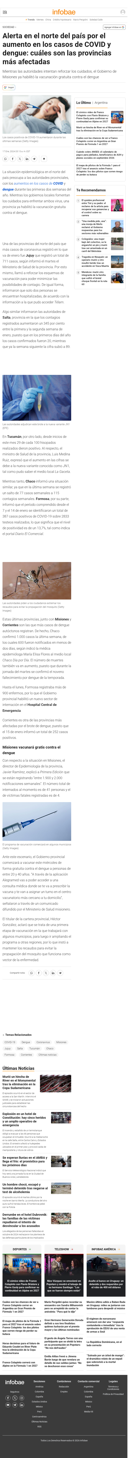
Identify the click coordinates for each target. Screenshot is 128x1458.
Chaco (49, 1048)
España (39, 1396)
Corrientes (26, 1054)
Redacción (64, 1386)
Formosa (9, 1054)
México (39, 1406)
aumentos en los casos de (38, 183)
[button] (5, 12)
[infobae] (64, 12)
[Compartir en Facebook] (13, 159)
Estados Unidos (39, 1401)
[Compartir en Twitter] (20, 159)
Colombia (39, 1391)
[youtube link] (7, 1404)
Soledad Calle (96, 20)
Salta (20, 1048)
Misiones (61, 1042)
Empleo (64, 1391)
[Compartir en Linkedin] (27, 159)
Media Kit (88, 1411)
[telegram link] (14, 1404)
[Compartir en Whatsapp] (5, 159)
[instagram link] (21, 1398)
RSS (39, 1426)
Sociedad (8, 27)
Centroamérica (39, 1416)
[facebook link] (7, 1398)
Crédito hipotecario (62, 20)
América (39, 1386)
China (48, 20)
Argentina (88, 1386)
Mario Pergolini (80, 20)
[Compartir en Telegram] (34, 159)
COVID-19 (10, 1042)
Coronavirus (43, 1042)
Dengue (26, 1042)
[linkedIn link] (21, 1404)
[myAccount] (122, 12)
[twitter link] (14, 1398)
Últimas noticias (48, 1054)
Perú (39, 1411)
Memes (40, 20)
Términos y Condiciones (113, 1387)
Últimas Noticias (39, 1421)
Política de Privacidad (113, 1394)
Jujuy (8, 1048)
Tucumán (34, 1048)
